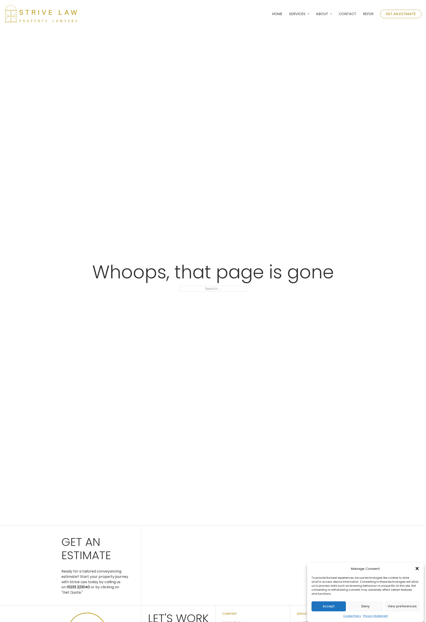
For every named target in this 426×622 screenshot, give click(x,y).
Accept (329, 606)
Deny (365, 606)
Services (297, 13)
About (322, 13)
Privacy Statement (375, 616)
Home (277, 13)
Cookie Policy (352, 616)
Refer (368, 13)
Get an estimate (401, 13)
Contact (347, 13)
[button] (417, 568)
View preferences (402, 606)
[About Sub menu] (331, 14)
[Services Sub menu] (308, 14)
